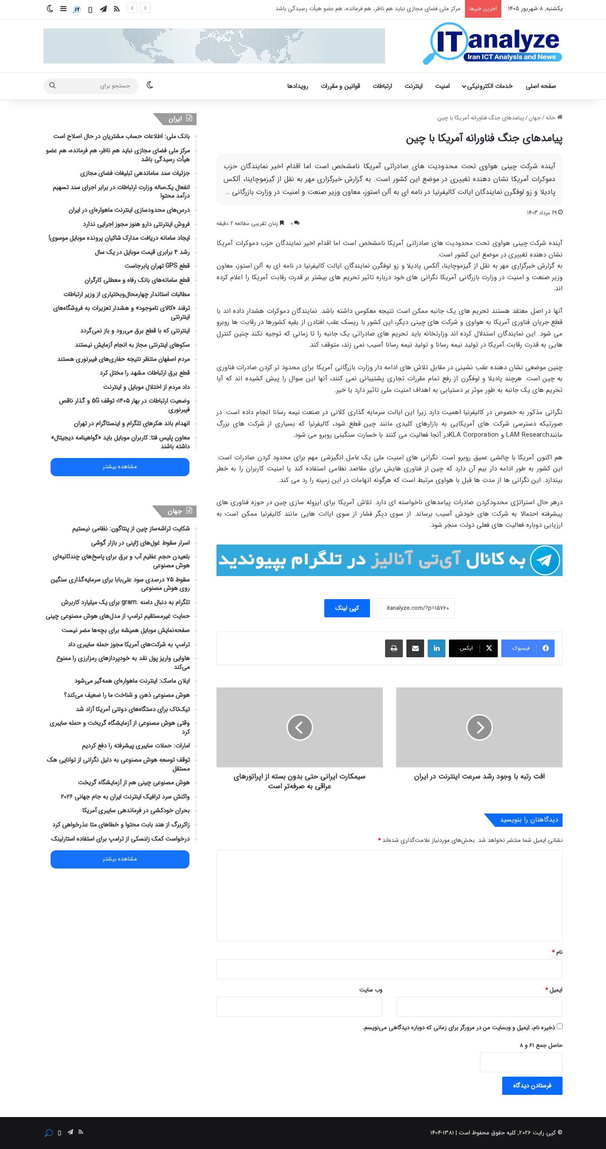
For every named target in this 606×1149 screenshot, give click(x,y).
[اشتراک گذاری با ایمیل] (415, 648)
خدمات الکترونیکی (490, 86)
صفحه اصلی (541, 86)
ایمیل (554, 990)
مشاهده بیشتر (120, 466)
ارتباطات (382, 86)
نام (557, 952)
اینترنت (414, 86)
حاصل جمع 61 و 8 (541, 1045)
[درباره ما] (76, 10)
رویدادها (297, 86)
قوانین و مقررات (340, 86)
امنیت (442, 86)
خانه (551, 117)
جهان (535, 117)
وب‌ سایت (370, 990)
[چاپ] (394, 648)
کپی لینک (347, 608)
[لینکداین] (436, 648)
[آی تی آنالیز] (492, 44)
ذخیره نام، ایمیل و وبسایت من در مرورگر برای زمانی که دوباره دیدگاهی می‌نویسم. (458, 1027)
